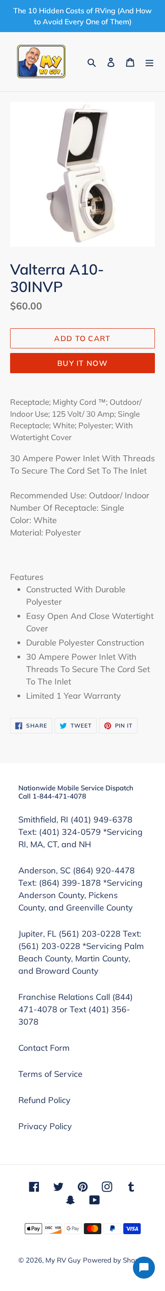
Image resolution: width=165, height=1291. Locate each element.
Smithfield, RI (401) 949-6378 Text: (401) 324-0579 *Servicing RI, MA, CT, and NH (80, 832)
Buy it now (82, 363)
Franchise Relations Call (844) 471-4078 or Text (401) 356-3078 (75, 1009)
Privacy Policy (45, 1126)
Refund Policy (44, 1100)
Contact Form (44, 1048)
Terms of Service (50, 1074)
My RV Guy (63, 1260)
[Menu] (149, 61)
